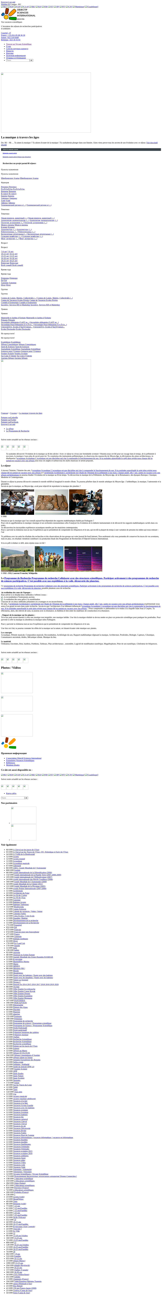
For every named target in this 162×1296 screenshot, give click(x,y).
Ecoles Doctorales (8, 329)
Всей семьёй (6, 265)
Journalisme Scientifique (11, 349)
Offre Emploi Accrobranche (24, 989)
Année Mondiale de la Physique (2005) (29, 886)
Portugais (18, 1016)
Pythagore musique (20, 1035)
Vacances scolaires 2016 (22, 1153)
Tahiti (15, 1087)
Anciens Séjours (7, 358)
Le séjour (10, 429)
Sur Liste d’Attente (8, 356)
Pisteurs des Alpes (20, 1007)
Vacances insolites (20, 1142)
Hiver (3, 285)
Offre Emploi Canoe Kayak (24, 991)
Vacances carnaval (20, 1119)
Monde (16, 971)
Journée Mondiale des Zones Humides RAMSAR (33, 957)
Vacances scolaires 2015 (22, 1151)
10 (15, 1220)
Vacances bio (18, 1117)
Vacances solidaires (20, 1156)
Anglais (17, 870)
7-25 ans (16, 1213)
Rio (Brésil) (18, 1286)
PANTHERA (19, 1000)
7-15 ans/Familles (20, 1210)
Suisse (16, 1083)
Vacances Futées (19, 1133)
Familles (17, 1256)
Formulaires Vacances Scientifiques (20, 760)
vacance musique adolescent (24, 1099)
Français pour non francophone (26, 932)
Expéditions (6, 342)
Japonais (16, 952)
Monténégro (18, 973)
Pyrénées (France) (21, 1192)
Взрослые (5, 263)
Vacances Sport (19, 1158)
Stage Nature (18, 1076)
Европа (4, 196)
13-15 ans (19, 1263)
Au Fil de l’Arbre (20, 895)
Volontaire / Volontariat (22, 1169)
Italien (16, 950)
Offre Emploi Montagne (22, 998)
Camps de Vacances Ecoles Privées (15, 300)
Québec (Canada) (21, 1270)
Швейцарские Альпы (10, 178)
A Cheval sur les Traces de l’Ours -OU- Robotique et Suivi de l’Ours (40, 852)
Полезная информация (16, 55)
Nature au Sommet (20, 980)
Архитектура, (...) (8, 229)
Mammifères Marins (21, 962)
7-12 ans (16, 1206)
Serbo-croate (18, 1062)
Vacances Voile (19, 1167)
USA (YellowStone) (21, 1274)
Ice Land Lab (19, 943)
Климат (4, 227)
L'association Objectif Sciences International (23, 758)
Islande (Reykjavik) (22, 1265)
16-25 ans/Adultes (21, 1245)
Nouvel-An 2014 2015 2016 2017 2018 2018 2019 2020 (36, 984)
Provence (4, 187)
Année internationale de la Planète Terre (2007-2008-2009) (37, 875)
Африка (4, 203)
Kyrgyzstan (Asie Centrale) (24, 1226)
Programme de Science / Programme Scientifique (32, 1025)
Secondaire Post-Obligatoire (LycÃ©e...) (17, 325)
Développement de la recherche (25, 920)
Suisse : (10, 37)
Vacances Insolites (20, 1140)
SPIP (15, 1071)
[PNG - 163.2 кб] (17, 736)
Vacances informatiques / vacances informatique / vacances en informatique (43, 1137)
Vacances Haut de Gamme (23, 1135)
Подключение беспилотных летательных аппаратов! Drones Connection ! (45, 1176)
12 (14, 1233)
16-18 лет (5, 258)
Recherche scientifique (22, 1044)
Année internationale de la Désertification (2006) (32, 872)
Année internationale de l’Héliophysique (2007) (33, 877)
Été (2, 280)
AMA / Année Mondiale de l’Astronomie (29, 868)
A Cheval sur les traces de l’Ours (26, 850)
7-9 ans (17, 1254)
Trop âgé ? (17, 1229)
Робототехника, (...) (9, 232)
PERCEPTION (20, 1003)
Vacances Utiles (19, 1163)
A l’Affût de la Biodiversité (24, 854)
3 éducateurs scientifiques (24, 1185)
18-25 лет (5, 261)
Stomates (16, 1080)
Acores (16, 856)
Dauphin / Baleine (20, 918)
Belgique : (10, 40)
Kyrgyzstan (17, 959)
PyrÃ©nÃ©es (7, 189)
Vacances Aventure (20, 1112)
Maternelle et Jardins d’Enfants (13, 318)
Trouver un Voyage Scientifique (19, 44)
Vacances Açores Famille (23, 1105)
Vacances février (19, 1131)
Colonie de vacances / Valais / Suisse (27, 911)
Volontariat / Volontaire (22, 1172)
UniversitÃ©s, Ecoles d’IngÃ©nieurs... (17, 327)
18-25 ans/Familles (20, 1249)
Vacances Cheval (20, 1121)
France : (13, 35)
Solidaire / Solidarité (21, 1064)
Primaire (4, 320)
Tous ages (18, 1092)
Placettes (16, 1009)
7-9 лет (4, 251)
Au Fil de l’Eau (19, 898)
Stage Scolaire (18, 1078)
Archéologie (18, 891)
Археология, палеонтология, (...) (15, 220)
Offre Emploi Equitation (22, 996)
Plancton (16, 1012)
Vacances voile (19, 1165)
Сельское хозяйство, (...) (11, 236)
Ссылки (13, 413)
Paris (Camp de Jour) (21, 1293)
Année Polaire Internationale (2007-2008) (29, 888)
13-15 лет (5, 256)
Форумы (9, 53)
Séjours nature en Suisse (23, 1057)
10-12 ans (18, 1258)
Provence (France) (21, 1188)
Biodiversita (19, 907)
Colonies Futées (19, 914)
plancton (16, 1014)
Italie (15, 948)
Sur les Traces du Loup (22, 1085)
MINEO (16, 966)
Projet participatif (20, 1030)
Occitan (16, 987)
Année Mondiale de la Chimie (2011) (28, 884)
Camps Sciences (19, 909)
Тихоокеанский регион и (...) (13, 205)
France (17, 934)
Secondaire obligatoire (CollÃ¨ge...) (15, 322)
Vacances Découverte (21, 1128)
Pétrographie (18, 1005)
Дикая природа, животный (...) (14, 218)
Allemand (17, 866)
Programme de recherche (23, 1021)
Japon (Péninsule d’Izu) (22, 1284)
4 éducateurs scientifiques (23, 1190)
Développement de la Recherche (26, 923)
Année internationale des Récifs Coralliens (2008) (33, 879)
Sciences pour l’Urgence (11, 351)
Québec (16, 1037)
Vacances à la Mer (20, 1103)
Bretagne (4, 191)
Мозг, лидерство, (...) (10, 239)
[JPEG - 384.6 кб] (17, 692)
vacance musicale (20, 1096)
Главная (4, 413)
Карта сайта (11, 793)
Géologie (18, 936)
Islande (17, 946)
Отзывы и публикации (16, 58)
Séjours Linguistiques (9, 344)
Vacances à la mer (20, 1101)
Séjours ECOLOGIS (21, 1053)
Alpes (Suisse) (20, 1183)
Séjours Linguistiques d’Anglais (27, 1055)
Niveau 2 (16, 982)
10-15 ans (17, 1222)
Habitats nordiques (20, 939)
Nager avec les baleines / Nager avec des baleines (33, 975)
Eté (15, 927)
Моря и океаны (7, 225)
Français (17, 930)
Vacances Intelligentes (22, 1144)
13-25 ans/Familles (20, 1240)
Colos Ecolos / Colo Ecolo (23, 916)
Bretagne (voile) (19, 1204)
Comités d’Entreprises (10, 302)
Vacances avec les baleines (23, 1108)
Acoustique (17, 861)
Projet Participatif (20, 1028)
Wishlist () (5, 4)
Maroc (15, 964)
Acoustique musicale (21, 863)
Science (16, 1048)
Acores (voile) (18, 1197)
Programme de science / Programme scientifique (32, 1023)
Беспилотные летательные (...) (14, 234)
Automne (4, 283)
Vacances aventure (20, 1110)
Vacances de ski (19, 1126)
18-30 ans (18, 1272)
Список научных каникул (17, 49)
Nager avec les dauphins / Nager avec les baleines (33, 978)
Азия (3, 200)
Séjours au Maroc (20, 1051)
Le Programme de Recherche (17, 431)
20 (14, 1252)
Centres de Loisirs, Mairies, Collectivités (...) (19, 298)
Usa (14, 1094)
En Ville (16, 1231)
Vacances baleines (20, 1115)
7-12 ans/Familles (20, 1208)
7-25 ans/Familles (20, 1215)
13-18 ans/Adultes (20, 1236)
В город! (4, 194)
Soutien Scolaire (7, 353)
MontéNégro (18, 1199)
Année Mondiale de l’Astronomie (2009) (30, 882)
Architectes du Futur (21, 893)
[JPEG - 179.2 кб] (17, 711)
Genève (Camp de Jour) (22, 1290)
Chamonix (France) (21, 1279)
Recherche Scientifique (22, 1039)
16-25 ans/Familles (20, 1247)
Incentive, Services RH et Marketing (15, 305)
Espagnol (18, 925)
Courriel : (6, 33)
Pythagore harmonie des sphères (26, 1032)
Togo (15, 1089)
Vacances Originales (21, 1147)
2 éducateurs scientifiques (24, 1181)
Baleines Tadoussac (21, 904)
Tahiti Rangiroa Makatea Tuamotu (28, 1281)
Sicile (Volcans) (19, 1217)
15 (15, 1242)
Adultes (17, 1277)
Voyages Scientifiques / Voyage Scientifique (30, 1174)
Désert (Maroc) (19, 1261)
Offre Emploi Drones (21, 993)
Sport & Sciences (8, 347)
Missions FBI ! (19, 968)
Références (10, 763)
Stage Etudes (18, 1073)
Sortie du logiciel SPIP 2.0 (23, 1067)
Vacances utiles (19, 1160)
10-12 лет (5, 254)
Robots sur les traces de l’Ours (25, 1046)
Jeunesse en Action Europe (24, 955)
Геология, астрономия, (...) (12, 223)
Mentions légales (12, 765)
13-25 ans (18, 1238)
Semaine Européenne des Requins (26, 1060)
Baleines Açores (19, 902)
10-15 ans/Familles (20, 1224)
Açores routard (19, 859)
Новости (10, 51)
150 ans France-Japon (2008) (24, 1288)
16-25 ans (18, 1268)
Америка (5, 198)
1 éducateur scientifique (23, 1178)
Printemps (5, 278)
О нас (8, 46)
